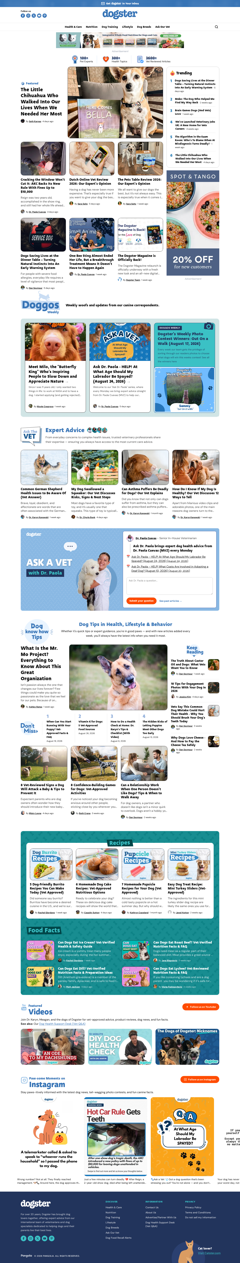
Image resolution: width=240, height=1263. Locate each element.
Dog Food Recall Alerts (118, 1237)
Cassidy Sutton (91, 912)
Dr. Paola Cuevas (37, 212)
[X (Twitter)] (34, 16)
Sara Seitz (83, 203)
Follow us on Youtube (203, 1006)
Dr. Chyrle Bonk (87, 517)
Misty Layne (35, 813)
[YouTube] (39, 16)
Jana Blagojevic (169, 960)
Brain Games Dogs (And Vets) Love (193, 112)
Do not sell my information (200, 1217)
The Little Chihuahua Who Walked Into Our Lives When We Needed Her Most (193, 158)
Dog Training (110, 27)
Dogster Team (133, 280)
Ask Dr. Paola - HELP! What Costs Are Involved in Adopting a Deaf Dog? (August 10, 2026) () (169, 569)
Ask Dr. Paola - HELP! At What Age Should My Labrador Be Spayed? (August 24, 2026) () (168, 559)
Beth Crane (84, 813)
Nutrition (92, 27)
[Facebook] (23, 16)
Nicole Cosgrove (45, 406)
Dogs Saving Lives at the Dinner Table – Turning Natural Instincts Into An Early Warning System (195, 84)
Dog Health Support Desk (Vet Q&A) (62, 1024)
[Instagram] (28, 16)
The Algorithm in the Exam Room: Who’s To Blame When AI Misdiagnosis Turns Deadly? (195, 140)
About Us (150, 1212)
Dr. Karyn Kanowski (38, 517)
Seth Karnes (35, 121)
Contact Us (151, 1207)
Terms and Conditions (198, 1212)
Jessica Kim (185, 696)
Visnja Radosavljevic (172, 986)
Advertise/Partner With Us (160, 1217)
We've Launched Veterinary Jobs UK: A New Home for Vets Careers (195, 125)
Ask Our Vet (162, 27)
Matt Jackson (73, 986)
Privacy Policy (193, 1207)
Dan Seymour (35, 288)
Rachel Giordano (46, 912)
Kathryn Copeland (139, 912)
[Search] (216, 27)
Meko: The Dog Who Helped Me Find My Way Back (194, 100)
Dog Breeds (144, 27)
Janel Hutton (182, 912)
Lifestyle (127, 27)
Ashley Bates (35, 706)
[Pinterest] (45, 16)
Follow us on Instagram (202, 1079)
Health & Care (73, 27)
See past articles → (170, 600)
